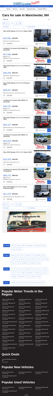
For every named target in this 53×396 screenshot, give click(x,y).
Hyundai (22, 259)
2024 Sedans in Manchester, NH (41, 315)
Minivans (19, 249)
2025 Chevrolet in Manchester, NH (25, 330)
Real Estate (40, 6)
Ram (42, 259)
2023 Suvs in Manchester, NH (25, 311)
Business (17, 6)
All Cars (8, 9)
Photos (33, 6)
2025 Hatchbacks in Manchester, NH (42, 326)
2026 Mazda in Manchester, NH (25, 300)
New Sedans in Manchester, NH (41, 373)
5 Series (23, 272)
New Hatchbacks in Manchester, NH (9, 376)
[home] (26, 2)
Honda (33, 259)
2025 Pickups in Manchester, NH (8, 330)
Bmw (18, 255)
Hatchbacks (30, 245)
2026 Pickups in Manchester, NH (8, 304)
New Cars (15, 9)
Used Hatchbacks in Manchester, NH (9, 392)
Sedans (23, 245)
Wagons (43, 245)
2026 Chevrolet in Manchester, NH (42, 311)
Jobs (36, 6)
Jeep (13, 259)
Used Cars (22, 9)
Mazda (13, 255)
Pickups (18, 245)
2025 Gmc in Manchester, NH (24, 326)
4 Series (33, 276)
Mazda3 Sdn (14, 276)
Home (5, 6)
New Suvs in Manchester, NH (8, 373)
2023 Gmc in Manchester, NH (24, 333)
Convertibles (37, 245)
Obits (29, 6)
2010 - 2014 (41, 282)
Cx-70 (13, 272)
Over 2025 (14, 282)
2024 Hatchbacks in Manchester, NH (26, 345)
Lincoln (28, 259)
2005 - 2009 (34, 282)
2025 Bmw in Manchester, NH (41, 304)
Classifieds (46, 6)
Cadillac (38, 255)
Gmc (22, 255)
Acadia (39, 276)
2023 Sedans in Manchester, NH (25, 315)
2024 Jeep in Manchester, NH (8, 333)
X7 (46, 272)
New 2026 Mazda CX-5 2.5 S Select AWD (17, 31)
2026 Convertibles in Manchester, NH (9, 322)
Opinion (25, 6)
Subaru (47, 259)
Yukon (28, 276)
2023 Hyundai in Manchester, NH (25, 341)
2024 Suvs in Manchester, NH (25, 307)
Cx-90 (18, 272)
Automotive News (31, 9)
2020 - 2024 (20, 282)
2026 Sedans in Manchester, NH (8, 315)
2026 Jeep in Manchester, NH (41, 341)
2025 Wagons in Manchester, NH (25, 337)
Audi (17, 259)
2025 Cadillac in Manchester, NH (41, 333)
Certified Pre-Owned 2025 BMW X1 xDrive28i (15, 101)
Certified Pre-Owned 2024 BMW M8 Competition (15, 170)
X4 (42, 272)
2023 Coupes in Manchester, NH (41, 345)
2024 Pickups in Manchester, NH (41, 322)
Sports (21, 6)
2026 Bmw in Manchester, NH (41, 300)
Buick (44, 255)
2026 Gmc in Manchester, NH (24, 304)
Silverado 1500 (30, 272)
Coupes (13, 249)
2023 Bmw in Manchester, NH (41, 307)
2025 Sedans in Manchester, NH (8, 319)
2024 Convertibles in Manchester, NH (9, 345)
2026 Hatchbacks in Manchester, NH (26, 319)
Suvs (13, 245)
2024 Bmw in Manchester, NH (8, 311)
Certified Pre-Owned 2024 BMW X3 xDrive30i (15, 49)
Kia (37, 259)
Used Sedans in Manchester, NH (25, 388)
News (9, 6)
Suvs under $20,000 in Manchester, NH (9, 361)
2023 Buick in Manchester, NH (8, 341)
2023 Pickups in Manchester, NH (25, 322)
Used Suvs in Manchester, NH (8, 388)
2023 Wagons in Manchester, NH (8, 348)
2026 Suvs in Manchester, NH (8, 300)
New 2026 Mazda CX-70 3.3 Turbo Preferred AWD (15, 187)
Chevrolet (28, 255)
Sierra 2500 (37, 272)
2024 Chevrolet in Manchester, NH (42, 337)
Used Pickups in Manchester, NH (41, 388)
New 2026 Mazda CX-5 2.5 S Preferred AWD (16, 66)
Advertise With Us (42, 9)
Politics (12, 6)
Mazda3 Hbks (21, 276)
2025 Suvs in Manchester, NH (8, 307)
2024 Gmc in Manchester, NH (41, 319)
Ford (33, 255)
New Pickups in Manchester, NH (25, 373)
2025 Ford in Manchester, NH (8, 337)
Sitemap (26, 395)
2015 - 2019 (27, 282)
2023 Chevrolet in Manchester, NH (9, 326)
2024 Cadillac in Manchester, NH (41, 330)
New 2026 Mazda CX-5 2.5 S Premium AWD (16, 83)
